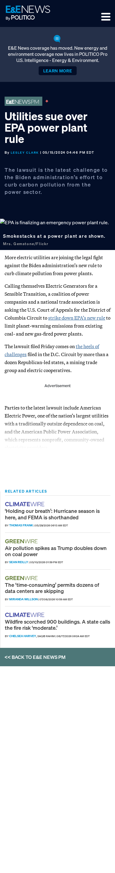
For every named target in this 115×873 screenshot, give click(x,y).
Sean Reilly (18, 562)
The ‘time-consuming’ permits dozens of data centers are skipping (52, 587)
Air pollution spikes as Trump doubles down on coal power (56, 551)
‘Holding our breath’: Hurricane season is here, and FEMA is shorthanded (52, 514)
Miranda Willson (23, 599)
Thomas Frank (21, 525)
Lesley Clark (25, 153)
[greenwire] (22, 541)
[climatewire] (25, 504)
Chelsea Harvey (22, 636)
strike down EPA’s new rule (76, 318)
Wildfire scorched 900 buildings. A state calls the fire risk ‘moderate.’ (57, 624)
